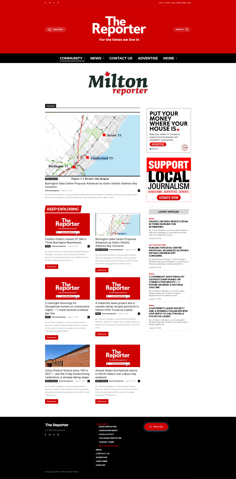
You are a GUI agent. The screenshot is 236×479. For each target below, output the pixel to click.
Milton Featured (51, 179)
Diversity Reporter (52, 190)
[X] (58, 2)
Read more (51, 267)
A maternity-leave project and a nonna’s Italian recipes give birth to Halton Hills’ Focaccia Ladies (117, 306)
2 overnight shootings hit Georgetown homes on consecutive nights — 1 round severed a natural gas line (67, 308)
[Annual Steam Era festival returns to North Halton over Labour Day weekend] (117, 356)
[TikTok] (53, 2)
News (48, 246)
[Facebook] (45, 2)
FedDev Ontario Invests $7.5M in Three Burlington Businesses (65, 240)
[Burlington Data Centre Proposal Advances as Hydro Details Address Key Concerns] (92, 146)
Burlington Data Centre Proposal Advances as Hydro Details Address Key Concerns (115, 242)
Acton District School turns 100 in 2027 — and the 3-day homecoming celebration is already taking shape (67, 374)
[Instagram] (49, 2)
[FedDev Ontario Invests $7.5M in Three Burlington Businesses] (67, 224)
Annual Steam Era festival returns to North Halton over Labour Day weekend (116, 374)
